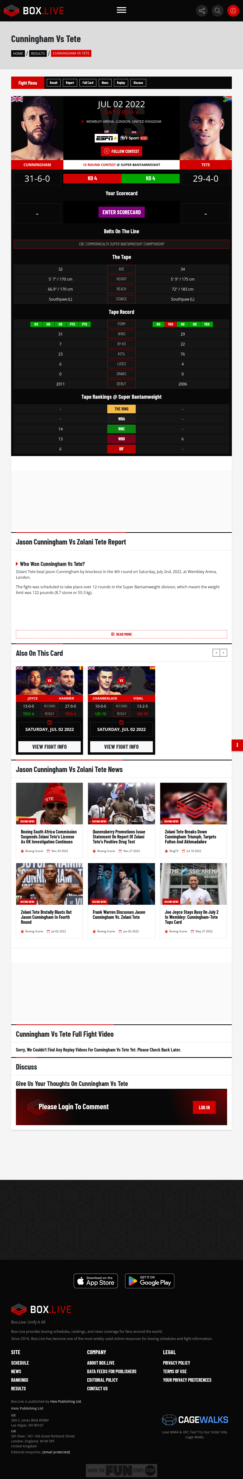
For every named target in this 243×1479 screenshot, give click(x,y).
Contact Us (97, 1388)
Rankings (19, 1380)
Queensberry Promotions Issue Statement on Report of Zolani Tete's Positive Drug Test (119, 836)
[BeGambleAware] (121, 1470)
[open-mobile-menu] (121, 10)
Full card (88, 83)
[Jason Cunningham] (37, 127)
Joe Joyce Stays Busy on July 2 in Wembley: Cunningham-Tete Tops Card (192, 917)
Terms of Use (175, 1371)
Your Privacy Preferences (187, 1380)
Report (70, 83)
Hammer (66, 698)
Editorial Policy (102, 1380)
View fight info (49, 746)
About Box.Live (101, 1363)
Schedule (20, 1363)
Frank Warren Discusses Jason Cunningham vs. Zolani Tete (119, 914)
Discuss (138, 83)
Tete (205, 164)
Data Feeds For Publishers (111, 1371)
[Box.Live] (34, 11)
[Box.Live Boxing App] (96, 1281)
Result (53, 83)
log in (204, 1107)
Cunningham (37, 164)
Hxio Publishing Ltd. (66, 1401)
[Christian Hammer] (66, 680)
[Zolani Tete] (206, 127)
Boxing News (27, 821)
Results (38, 53)
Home (18, 53)
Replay (121, 83)
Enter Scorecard (122, 212)
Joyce (33, 698)
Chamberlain (105, 698)
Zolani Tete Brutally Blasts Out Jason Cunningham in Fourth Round (46, 917)
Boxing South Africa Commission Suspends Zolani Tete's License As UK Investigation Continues (49, 836)
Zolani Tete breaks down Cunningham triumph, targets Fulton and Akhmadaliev (190, 836)
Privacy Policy (176, 1363)
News (105, 83)
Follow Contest (125, 151)
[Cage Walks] (195, 1420)
